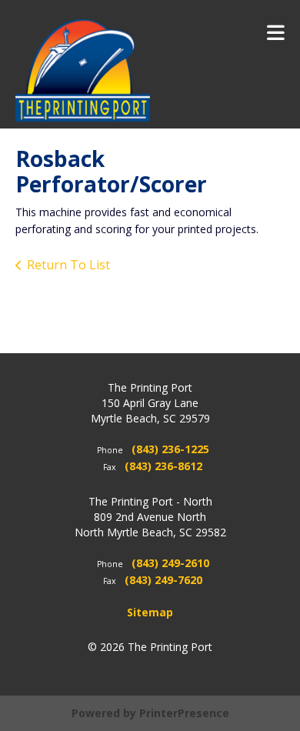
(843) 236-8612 (163, 466)
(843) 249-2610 (170, 563)
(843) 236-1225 (170, 449)
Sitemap (150, 612)
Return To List (68, 264)
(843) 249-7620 (163, 579)
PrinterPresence (184, 713)
